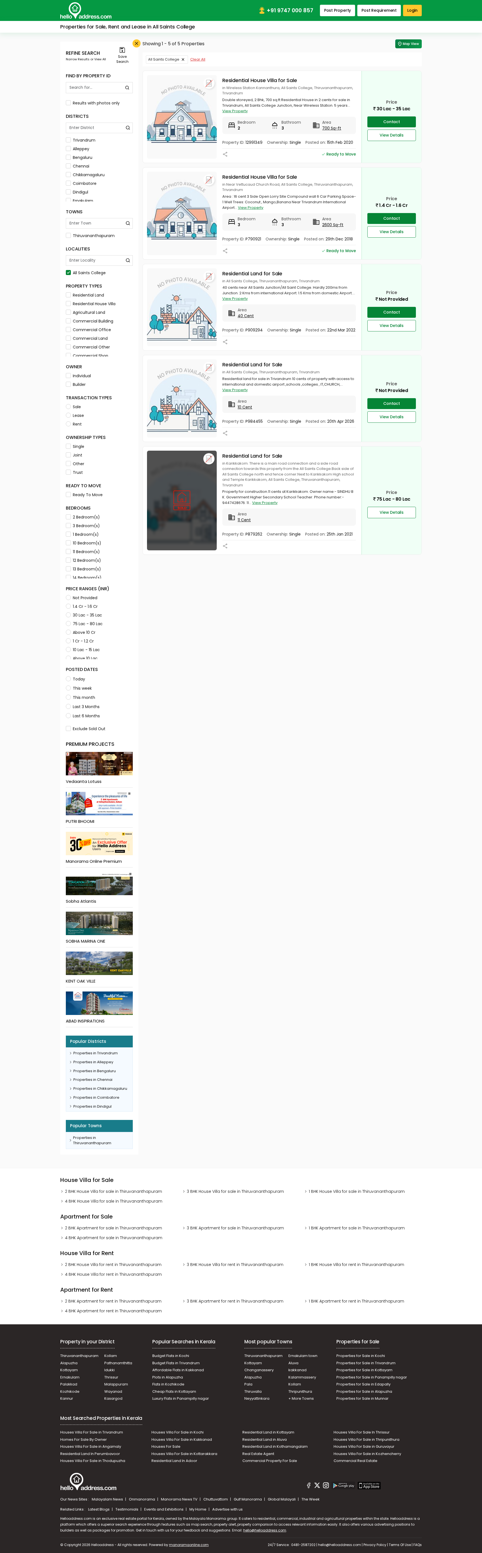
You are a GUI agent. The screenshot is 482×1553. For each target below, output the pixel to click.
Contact (391, 122)
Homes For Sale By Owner (83, 1439)
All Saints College (89, 273)
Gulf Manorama (248, 1499)
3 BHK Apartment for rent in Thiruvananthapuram (235, 1301)
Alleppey (81, 149)
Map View (411, 43)
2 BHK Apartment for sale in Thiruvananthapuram (113, 1228)
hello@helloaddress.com (264, 1530)
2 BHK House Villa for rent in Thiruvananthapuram (113, 1264)
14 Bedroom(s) (87, 577)
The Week (311, 1499)
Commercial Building (93, 321)
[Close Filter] (136, 43)
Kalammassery (302, 1377)
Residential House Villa (94, 304)
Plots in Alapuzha (167, 1377)
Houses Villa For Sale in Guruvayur (364, 1446)
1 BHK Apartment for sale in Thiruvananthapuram (357, 1228)
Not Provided (85, 598)
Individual (82, 376)
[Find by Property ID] (127, 87)
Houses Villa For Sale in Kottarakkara (184, 1453)
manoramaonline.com (189, 1544)
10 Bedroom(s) (87, 543)
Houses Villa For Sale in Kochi (177, 1432)
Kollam (110, 1355)
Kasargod (113, 1398)
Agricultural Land (89, 312)
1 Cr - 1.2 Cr (83, 641)
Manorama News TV (179, 1499)
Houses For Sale (165, 1446)
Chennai (81, 166)
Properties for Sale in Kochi (360, 1355)
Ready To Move (88, 495)
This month (84, 697)
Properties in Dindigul (92, 1106)
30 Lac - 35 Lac (87, 615)
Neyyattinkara (256, 1398)
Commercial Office (92, 330)
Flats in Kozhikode (168, 1384)
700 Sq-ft (331, 128)
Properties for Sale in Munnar (362, 1398)
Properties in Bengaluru (94, 1071)
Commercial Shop (90, 356)
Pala (248, 1384)
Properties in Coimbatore (96, 1097)
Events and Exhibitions (164, 1509)
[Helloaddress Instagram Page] (325, 1486)
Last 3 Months (86, 706)
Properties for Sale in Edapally (363, 1384)
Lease (78, 415)
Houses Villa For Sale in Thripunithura (366, 1439)
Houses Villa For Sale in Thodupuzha (92, 1460)
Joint (77, 455)
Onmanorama (142, 1499)
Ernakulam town (302, 1355)
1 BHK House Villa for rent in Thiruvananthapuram (356, 1264)
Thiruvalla (253, 1391)
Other (78, 464)
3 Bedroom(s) (86, 526)
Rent (77, 424)
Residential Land (88, 295)
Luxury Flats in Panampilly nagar (180, 1398)
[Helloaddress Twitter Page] (317, 1486)
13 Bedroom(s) (87, 569)
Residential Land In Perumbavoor (90, 1453)
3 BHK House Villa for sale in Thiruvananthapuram (235, 1191)
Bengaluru (82, 157)
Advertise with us (227, 1509)
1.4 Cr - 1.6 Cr (85, 606)
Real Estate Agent (258, 1453)
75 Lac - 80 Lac (88, 624)
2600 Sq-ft (332, 225)
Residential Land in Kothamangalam (275, 1446)
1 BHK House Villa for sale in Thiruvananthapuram (357, 1191)
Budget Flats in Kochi (170, 1355)
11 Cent (244, 520)
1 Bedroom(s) (86, 534)
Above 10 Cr (84, 632)
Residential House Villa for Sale (259, 80)
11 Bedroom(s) (86, 552)
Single (78, 446)
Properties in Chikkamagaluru (100, 1088)
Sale (77, 407)
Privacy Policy (374, 1544)
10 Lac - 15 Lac (86, 650)
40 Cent (246, 316)
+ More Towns (301, 1398)
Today (79, 679)
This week (82, 688)
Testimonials (127, 1509)
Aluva (293, 1363)
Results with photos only (96, 103)
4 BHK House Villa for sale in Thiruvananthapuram (113, 1201)
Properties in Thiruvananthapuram (92, 1140)
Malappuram (116, 1384)
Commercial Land (90, 338)
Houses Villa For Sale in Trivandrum (91, 1432)
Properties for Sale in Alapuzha (364, 1391)
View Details (392, 135)
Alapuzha (69, 1363)
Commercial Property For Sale (269, 1460)
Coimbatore (85, 183)
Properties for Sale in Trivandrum (366, 1363)
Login (412, 10)
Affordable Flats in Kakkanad (178, 1370)
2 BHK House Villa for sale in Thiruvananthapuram (113, 1191)
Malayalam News (108, 1499)
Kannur (66, 1398)
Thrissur (111, 1377)
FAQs (417, 1544)
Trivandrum (84, 140)
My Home (198, 1509)
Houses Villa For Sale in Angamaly (90, 1446)
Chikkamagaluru (89, 175)
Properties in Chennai (92, 1079)
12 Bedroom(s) (87, 560)
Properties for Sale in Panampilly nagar (371, 1377)
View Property (235, 111)
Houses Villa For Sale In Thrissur (362, 1432)
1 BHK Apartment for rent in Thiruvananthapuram (356, 1301)
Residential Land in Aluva (264, 1439)
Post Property (337, 10)
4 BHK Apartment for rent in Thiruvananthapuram (113, 1311)
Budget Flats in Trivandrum (176, 1363)
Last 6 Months (86, 716)
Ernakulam (83, 201)
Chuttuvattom (216, 1499)
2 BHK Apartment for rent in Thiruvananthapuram (113, 1301)
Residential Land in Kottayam (268, 1432)
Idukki (109, 1370)
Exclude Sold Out (89, 729)
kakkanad (297, 1370)
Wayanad (113, 1391)
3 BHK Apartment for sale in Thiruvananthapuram (235, 1228)
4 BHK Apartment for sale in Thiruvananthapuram (113, 1238)
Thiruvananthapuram (94, 235)
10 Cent (245, 407)
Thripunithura (300, 1391)
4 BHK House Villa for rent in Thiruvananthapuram (113, 1274)
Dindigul (80, 192)
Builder (79, 384)
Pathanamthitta (118, 1363)
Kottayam (69, 1370)
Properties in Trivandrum (95, 1053)
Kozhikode (69, 1391)
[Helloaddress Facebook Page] (309, 1486)
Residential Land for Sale (252, 273)
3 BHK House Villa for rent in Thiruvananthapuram (235, 1264)
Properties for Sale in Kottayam (364, 1370)
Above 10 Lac (85, 658)
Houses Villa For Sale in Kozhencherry (367, 1453)
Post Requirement (379, 10)
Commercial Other (91, 347)
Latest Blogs (99, 1509)
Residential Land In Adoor (174, 1460)
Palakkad (68, 1384)
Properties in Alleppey (93, 1062)
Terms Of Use (400, 1544)
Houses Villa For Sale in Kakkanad (181, 1439)
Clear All (197, 59)
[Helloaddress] (86, 10)
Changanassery (259, 1370)
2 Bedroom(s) (86, 517)
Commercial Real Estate (355, 1460)
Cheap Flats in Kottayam (174, 1391)
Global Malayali (282, 1499)
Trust (78, 472)
